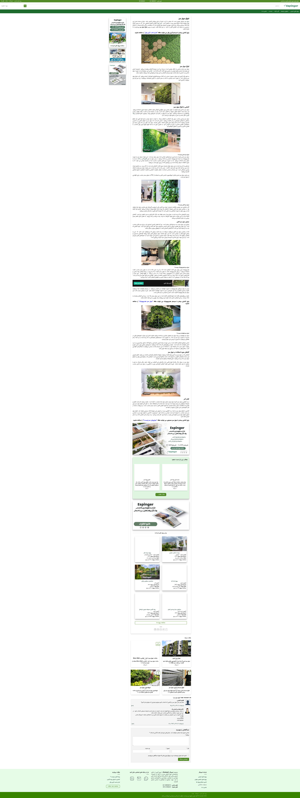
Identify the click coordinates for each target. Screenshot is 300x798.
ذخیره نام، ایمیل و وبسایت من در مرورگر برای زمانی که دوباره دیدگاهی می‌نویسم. (167, 756)
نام (188, 748)
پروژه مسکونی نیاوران (174, 553)
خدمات (270, 11)
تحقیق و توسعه (284, 11)
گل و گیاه (276, 11)
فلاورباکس (144, 159)
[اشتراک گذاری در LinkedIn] (155, 629)
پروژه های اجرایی (17, 1)
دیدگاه (187, 735)
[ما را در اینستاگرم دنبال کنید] (3, 1)
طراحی (150, 71)
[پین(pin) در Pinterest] (158, 629)
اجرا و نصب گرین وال (151, 33)
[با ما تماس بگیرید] (1, 1)
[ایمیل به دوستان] (160, 629)
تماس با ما (264, 11)
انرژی (142, 110)
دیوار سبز (187, 21)
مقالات (6, 1)
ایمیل (167, 748)
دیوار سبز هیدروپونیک (145, 301)
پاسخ (132, 705)
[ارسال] (25, 6)
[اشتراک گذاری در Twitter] (163, 629)
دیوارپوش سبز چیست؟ (150, 420)
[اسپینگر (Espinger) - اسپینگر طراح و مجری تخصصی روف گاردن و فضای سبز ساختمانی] (290, 6)
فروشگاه (11, 1)
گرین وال (159, 23)
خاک (139, 159)
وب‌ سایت (147, 748)
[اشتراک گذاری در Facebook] (166, 629)
